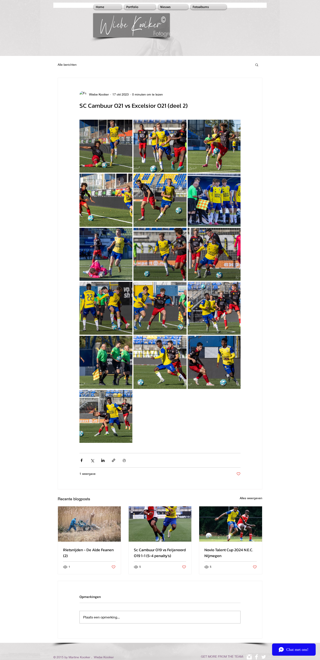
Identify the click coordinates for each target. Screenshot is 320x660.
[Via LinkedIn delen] (103, 460)
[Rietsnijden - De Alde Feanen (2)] (89, 524)
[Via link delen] (113, 460)
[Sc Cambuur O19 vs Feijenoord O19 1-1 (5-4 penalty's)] (160, 524)
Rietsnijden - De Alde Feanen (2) (88, 553)
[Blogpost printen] (124, 460)
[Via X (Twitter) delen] (92, 460)
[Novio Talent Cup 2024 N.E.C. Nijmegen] (230, 524)
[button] (257, 64)
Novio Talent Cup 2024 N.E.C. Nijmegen (228, 553)
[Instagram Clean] (249, 657)
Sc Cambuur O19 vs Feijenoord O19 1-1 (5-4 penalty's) (160, 553)
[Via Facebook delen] (81, 460)
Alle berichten (67, 64)
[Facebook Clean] (256, 657)
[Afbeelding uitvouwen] (105, 146)
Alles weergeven (251, 498)
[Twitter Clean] (263, 657)
